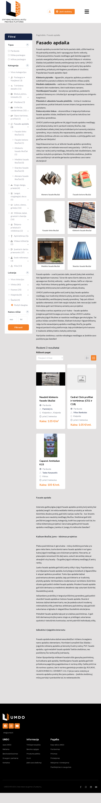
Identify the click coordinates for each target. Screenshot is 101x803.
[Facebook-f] (81, 787)
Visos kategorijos (18, 72)
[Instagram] (11, 726)
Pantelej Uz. (47, 409)
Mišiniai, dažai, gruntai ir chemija (19, 216)
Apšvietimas (21, 236)
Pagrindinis (41, 35)
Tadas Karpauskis (49, 472)
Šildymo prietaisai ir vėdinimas (17, 227)
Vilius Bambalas (80, 412)
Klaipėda (16, 294)
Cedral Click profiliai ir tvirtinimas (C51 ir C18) (81, 401)
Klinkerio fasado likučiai (21, 151)
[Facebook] (5, 726)
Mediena (19, 102)
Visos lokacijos (17, 279)
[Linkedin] (91, 787)
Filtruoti (18, 327)
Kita (18, 266)
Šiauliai (15, 300)
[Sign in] (49, 11)
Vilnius (16, 284)
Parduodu (15, 51)
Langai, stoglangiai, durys (18, 196)
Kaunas (16, 289)
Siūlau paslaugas (18, 55)
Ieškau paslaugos (18, 59)
